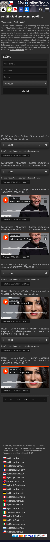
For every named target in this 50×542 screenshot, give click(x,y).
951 (39, 399)
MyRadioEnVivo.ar (15, 528)
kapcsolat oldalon (17, 50)
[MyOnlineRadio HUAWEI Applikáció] (16, 9)
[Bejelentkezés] (27, 9)
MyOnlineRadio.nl (14, 508)
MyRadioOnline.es (15, 520)
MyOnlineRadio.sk (15, 462)
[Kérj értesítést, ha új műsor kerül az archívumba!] (26, 139)
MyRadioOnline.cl (14, 532)
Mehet (25, 91)
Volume (45, 144)
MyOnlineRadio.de (15, 493)
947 (11, 399)
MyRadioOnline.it (14, 505)
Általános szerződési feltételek (15, 453)
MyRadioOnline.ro (15, 466)
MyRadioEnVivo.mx (15, 524)
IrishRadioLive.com (15, 512)
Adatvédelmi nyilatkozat (32, 451)
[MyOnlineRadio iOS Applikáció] (4, 9)
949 (25, 399)
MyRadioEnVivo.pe (15, 497)
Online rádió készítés (11, 451)
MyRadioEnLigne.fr (15, 470)
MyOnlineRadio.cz (15, 458)
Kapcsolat (13, 448)
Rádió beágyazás (37, 448)
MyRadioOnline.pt (14, 501)
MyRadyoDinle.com (15, 477)
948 (18, 399)
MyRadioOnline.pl (14, 516)
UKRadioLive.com (15, 481)
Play (3, 145)
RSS (31, 453)
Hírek (5, 448)
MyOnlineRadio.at (14, 489)
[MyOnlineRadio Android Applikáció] (10, 9)
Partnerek (24, 448)
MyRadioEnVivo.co (15, 485)
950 (32, 399)
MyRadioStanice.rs (15, 474)
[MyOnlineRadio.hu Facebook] (21, 9)
